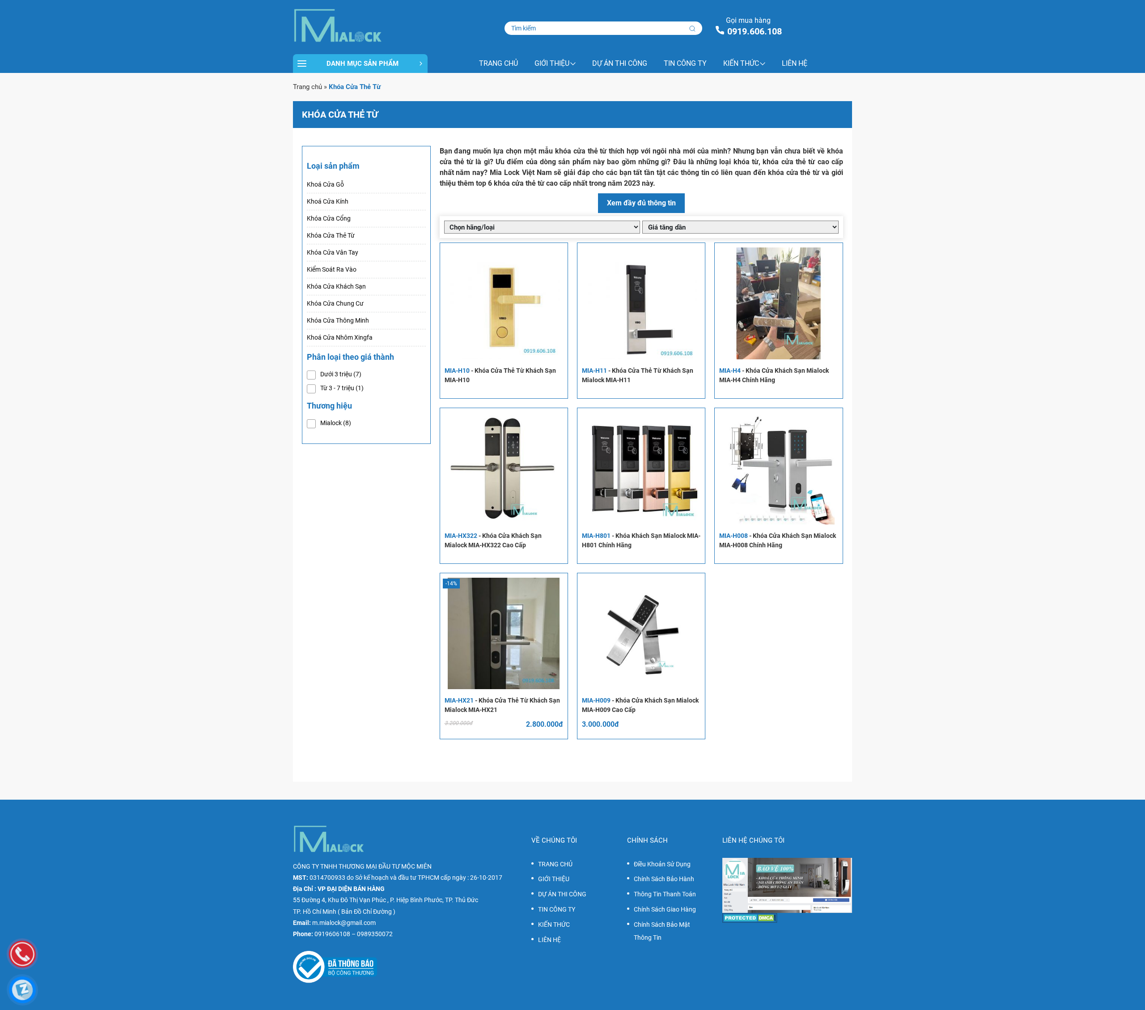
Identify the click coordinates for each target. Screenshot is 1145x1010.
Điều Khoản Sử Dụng (662, 864)
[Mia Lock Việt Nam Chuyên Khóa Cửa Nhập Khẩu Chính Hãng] (360, 25)
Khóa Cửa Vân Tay (332, 252)
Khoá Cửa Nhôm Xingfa (340, 337)
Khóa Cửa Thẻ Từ (331, 235)
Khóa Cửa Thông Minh (338, 320)
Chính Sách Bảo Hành (664, 878)
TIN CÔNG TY (685, 63)
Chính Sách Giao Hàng (665, 909)
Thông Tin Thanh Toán (665, 894)
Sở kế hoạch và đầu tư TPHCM (397, 877)
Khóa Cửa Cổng (329, 218)
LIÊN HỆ (794, 63)
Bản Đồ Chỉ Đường (366, 911)
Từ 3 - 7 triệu (342, 388)
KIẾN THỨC (741, 63)
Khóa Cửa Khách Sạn (336, 286)
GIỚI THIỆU (551, 63)
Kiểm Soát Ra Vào (331, 269)
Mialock (335, 422)
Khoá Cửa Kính (327, 201)
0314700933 (327, 877)
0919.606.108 (754, 31)
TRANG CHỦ (498, 63)
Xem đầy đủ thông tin (641, 203)
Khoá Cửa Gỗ (325, 184)
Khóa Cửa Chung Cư (335, 303)
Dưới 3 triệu (340, 374)
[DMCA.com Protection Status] (787, 918)
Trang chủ (307, 87)
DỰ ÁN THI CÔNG (619, 63)
